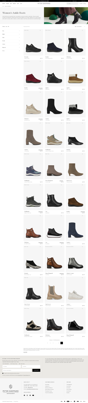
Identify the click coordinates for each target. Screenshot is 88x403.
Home (3, 6)
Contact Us (47, 386)
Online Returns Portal (49, 389)
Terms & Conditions (49, 392)
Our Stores (69, 386)
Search (70, 3)
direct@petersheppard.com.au (32, 388)
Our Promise (69, 389)
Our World (69, 391)
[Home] (44, 3)
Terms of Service (25, 375)
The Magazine (69, 384)
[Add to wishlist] (40, 30)
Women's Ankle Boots (8, 6)
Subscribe (36, 370)
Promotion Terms (48, 391)
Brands (68, 392)
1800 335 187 (30, 387)
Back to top (80, 400)
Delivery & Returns (49, 387)
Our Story (68, 387)
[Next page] (61, 343)
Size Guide (47, 384)
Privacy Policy (20, 375)
